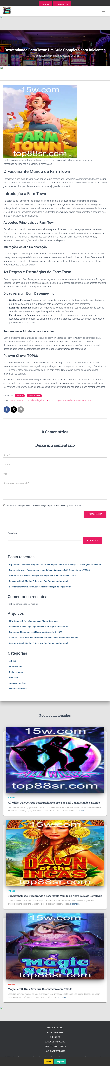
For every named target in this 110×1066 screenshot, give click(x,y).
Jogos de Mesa (34, 395)
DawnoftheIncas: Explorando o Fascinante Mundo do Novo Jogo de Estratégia (55, 896)
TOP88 (12, 400)
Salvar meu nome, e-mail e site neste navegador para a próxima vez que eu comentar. (44, 505)
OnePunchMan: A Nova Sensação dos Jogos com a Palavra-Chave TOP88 (42, 576)
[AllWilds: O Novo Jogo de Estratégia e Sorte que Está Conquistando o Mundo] (55, 760)
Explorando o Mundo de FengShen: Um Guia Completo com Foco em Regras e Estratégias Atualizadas (55, 564)
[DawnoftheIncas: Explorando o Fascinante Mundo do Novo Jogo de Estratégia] (55, 853)
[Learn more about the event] (55, 23)
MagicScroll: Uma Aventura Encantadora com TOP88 (40, 989)
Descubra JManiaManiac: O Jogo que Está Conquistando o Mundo (39, 581)
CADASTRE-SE (62, 4)
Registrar (60, 1062)
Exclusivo (50, 400)
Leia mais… (81, 810)
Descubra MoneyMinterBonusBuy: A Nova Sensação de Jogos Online (40, 587)
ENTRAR (45, 4)
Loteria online (23, 400)
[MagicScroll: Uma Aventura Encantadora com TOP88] (55, 946)
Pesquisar (12, 533)
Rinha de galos (37, 400)
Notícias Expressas (55, 1051)
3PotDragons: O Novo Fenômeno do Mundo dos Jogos (33, 621)
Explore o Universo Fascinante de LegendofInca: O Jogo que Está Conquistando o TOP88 (49, 570)
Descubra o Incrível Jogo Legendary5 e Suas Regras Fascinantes (38, 626)
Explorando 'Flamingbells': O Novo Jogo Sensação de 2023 (35, 632)
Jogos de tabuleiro (64, 400)
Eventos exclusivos (82, 400)
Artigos (20, 395)
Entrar (48, 1062)
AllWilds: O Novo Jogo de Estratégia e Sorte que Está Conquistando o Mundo (43, 638)
